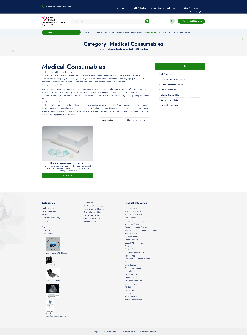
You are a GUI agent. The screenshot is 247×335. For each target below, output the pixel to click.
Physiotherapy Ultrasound (135, 211)
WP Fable (153, 331)
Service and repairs (133, 268)
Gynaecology (130, 255)
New (186, 8)
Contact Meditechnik (182, 32)
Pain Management (132, 217)
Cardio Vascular (131, 274)
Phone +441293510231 (192, 21)
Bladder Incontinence (133, 299)
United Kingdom (196, 11)
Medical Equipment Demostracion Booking (142, 230)
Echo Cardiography (132, 265)
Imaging (180, 8)
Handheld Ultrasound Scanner (130, 32)
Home (101, 49)
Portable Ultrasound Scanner (136, 220)
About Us (167, 32)
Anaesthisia (129, 271)
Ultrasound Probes (132, 224)
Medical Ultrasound (105, 32)
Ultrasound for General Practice (137, 258)
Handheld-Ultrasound (169, 105)
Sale (190, 8)
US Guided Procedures (134, 208)
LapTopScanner (131, 277)
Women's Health (131, 236)
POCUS (128, 287)
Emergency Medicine (133, 280)
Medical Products (152, 32)
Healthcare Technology (166, 8)
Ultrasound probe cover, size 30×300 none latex (128, 49)
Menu (49, 32)
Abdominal (129, 261)
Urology (128, 293)
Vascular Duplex (131, 283)
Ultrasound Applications (134, 252)
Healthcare (152, 8)
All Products (90, 32)
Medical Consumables (133, 214)
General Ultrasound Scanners (136, 227)
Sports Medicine (131, 239)
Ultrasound (198, 8)
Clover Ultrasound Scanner (172, 89)
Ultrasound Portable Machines (58, 7)
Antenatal (128, 246)
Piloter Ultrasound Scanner (172, 84)
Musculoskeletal (131, 296)
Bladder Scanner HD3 (170, 95)
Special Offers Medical (134, 242)
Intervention (129, 290)
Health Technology (139, 8)
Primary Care (130, 249)
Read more (67, 175)
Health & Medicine (123, 8)
